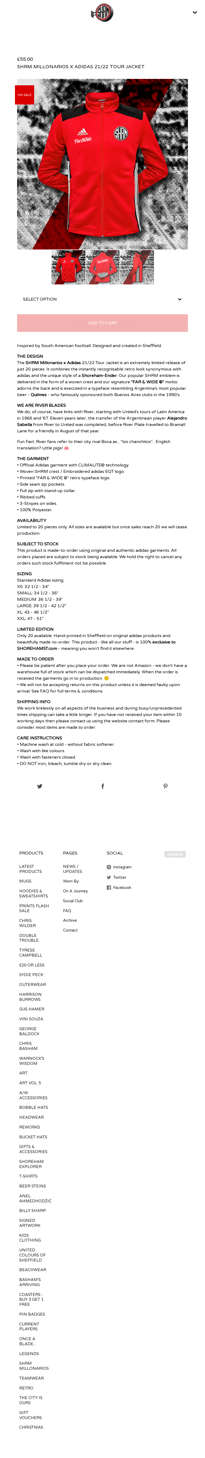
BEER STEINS (32, 1186)
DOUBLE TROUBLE (29, 938)
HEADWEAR (31, 1117)
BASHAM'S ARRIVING (30, 1282)
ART (23, 1073)
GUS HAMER (31, 1009)
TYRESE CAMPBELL (30, 953)
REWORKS (29, 1127)
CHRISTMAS (31, 1427)
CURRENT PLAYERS (29, 1327)
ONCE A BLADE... (27, 1341)
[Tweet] (40, 786)
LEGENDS (29, 1353)
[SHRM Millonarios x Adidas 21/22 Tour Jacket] (68, 267)
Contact (70, 930)
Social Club (73, 901)
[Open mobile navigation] (195, 12)
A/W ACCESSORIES (33, 1095)
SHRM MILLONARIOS (34, 1366)
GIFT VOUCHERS (30, 1415)
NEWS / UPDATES (72, 869)
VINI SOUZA (31, 1019)
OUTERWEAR (32, 984)
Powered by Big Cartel (175, 854)
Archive (70, 920)
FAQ (67, 910)
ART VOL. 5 (30, 1083)
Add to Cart (102, 323)
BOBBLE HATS (33, 1107)
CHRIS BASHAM (28, 1046)
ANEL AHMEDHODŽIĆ (35, 1198)
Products (31, 853)
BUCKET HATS (33, 1137)
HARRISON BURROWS (30, 997)
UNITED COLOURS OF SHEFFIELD (32, 1255)
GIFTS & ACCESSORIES (33, 1149)
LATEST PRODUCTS (30, 869)
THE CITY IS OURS (30, 1400)
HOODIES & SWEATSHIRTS (33, 894)
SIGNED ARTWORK (29, 1223)
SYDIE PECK (31, 974)
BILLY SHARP (32, 1210)
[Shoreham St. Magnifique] (102, 12)
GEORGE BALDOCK (29, 1031)
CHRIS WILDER (27, 923)
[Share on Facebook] (103, 786)
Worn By (71, 881)
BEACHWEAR (32, 1269)
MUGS (25, 881)
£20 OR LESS (32, 965)
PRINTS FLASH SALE (34, 908)
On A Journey (75, 891)
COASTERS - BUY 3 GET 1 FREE (31, 1299)
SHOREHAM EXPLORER (31, 1164)
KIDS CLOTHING (30, 1238)
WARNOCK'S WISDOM (31, 1061)
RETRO (26, 1388)
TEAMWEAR (31, 1378)
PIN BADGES (32, 1314)
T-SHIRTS (28, 1176)
